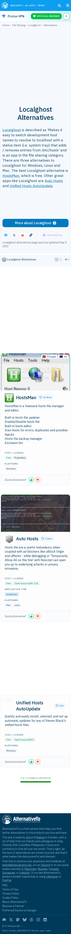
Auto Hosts (54, 180)
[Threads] (31, 920)
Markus (40, 837)
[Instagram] (38, 920)
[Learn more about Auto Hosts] (9, 539)
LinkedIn (24, 872)
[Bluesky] (25, 920)
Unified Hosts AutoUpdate (31, 185)
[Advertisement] (35, 64)
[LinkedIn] (45, 920)
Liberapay (52, 876)
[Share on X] (14, 235)
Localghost (11, 129)
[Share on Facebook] (5, 235)
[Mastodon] (18, 920)
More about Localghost (33, 223)
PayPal (6, 880)
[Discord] (4, 920)
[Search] (59, 6)
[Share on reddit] (22, 235)
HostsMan (10, 175)
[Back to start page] (5, 5)
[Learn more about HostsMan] (9, 397)
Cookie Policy (10, 897)
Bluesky (42, 869)
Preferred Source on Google (19, 910)
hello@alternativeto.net (17, 865)
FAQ (4, 885)
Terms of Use (10, 889)
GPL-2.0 (33, 583)
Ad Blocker (11, 594)
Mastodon (30, 869)
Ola (28, 837)
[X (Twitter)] (11, 920)
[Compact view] (60, 259)
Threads (53, 869)
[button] (46, 397)
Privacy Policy (10, 893)
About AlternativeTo (14, 902)
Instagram (8, 872)
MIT (31, 739)
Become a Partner (13, 906)
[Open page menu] (67, 5)
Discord (45, 865)
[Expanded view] (57, 259)
